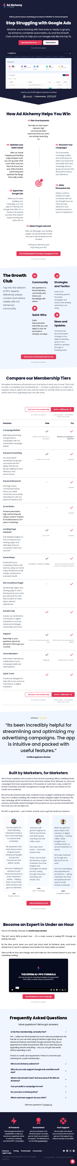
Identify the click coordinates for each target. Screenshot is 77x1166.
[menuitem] (7, 1151)
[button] (68, 5)
